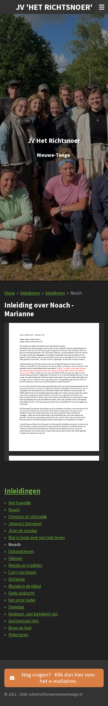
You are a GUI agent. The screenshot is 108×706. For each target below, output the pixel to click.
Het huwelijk (19, 502)
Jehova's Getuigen (25, 523)
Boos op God (19, 627)
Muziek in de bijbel (24, 586)
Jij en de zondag (22, 530)
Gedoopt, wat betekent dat (33, 614)
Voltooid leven (21, 551)
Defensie (16, 579)
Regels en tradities (25, 565)
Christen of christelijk (27, 516)
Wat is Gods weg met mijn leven (36, 537)
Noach (76, 293)
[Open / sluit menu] (101, 7)
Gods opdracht (21, 593)
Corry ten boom (22, 572)
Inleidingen (30, 293)
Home (9, 293)
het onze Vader (22, 600)
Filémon (15, 558)
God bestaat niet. (23, 621)
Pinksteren (18, 634)
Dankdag (16, 607)
